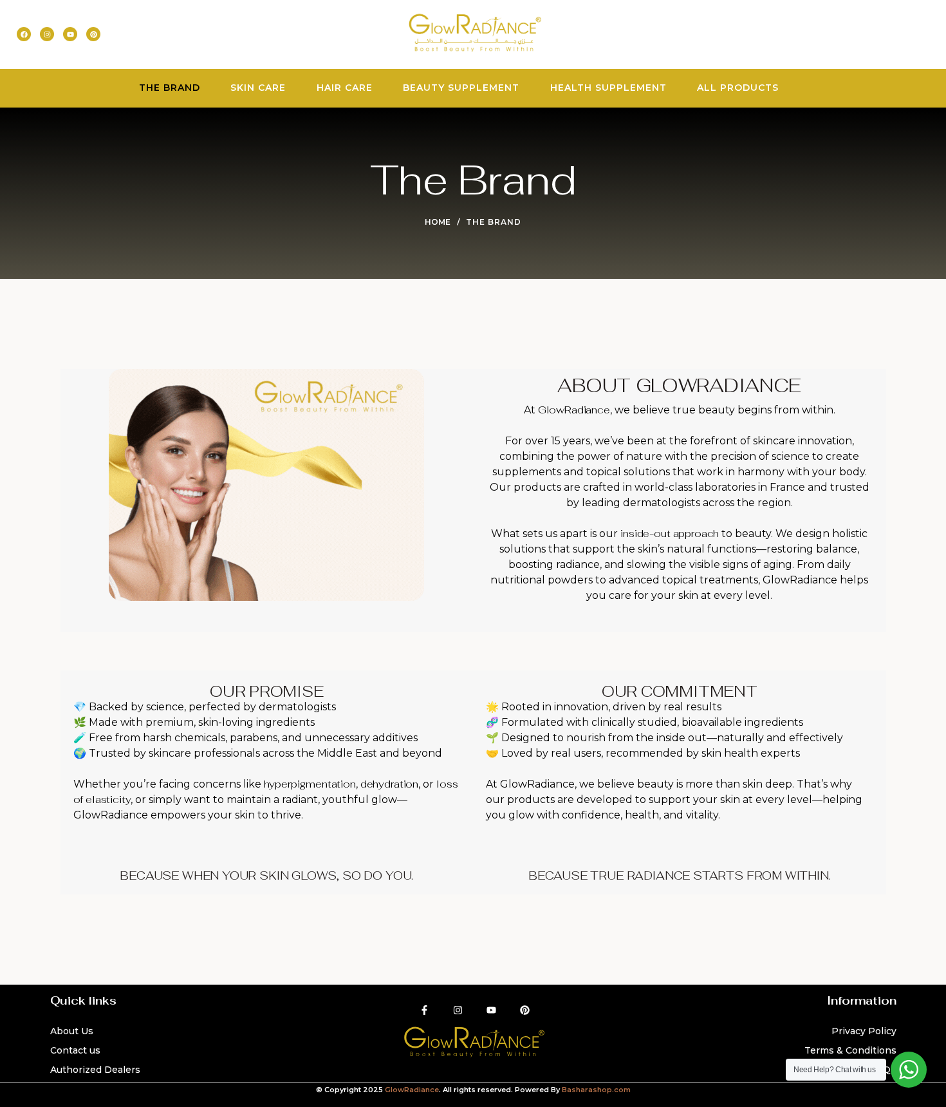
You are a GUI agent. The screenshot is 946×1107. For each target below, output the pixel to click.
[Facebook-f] (424, 1009)
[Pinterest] (93, 34)
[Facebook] (24, 34)
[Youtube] (70, 34)
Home (437, 222)
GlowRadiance (412, 1089)
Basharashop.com (596, 1089)
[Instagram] (47, 34)
